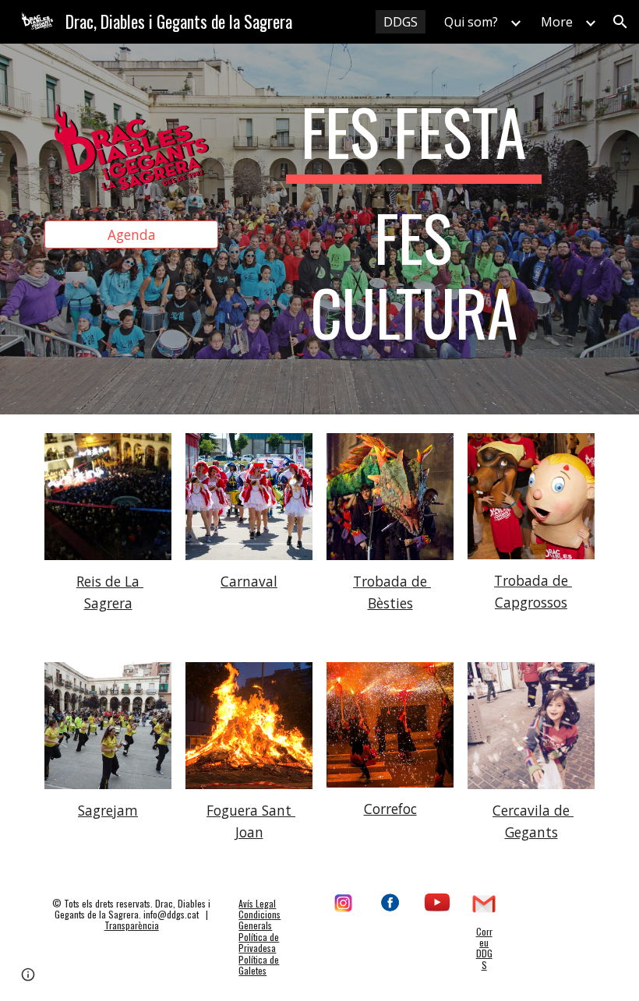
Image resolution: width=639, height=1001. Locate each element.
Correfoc (390, 808)
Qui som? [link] (471, 21)
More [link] (557, 21)
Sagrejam (108, 810)
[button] (620, 22)
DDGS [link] (400, 21)
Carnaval (249, 581)
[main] (414, 229)
